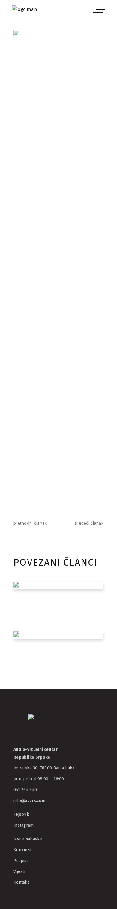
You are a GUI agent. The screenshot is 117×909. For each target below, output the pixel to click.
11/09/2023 (29, 677)
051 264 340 (25, 789)
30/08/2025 (29, 619)
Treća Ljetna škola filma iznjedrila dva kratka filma (58, 601)
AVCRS (55, 67)
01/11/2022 (29, 67)
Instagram (24, 825)
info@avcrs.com (29, 800)
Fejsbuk (21, 814)
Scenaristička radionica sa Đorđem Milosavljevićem (53, 655)
